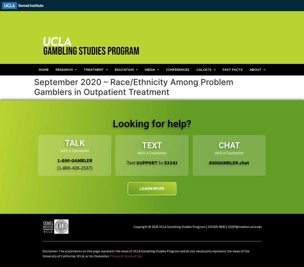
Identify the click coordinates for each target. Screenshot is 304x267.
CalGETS (204, 70)
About (255, 70)
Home (44, 70)
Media (150, 70)
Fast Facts (233, 70)
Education (124, 70)
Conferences (177, 70)
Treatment (94, 70)
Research (64, 70)
